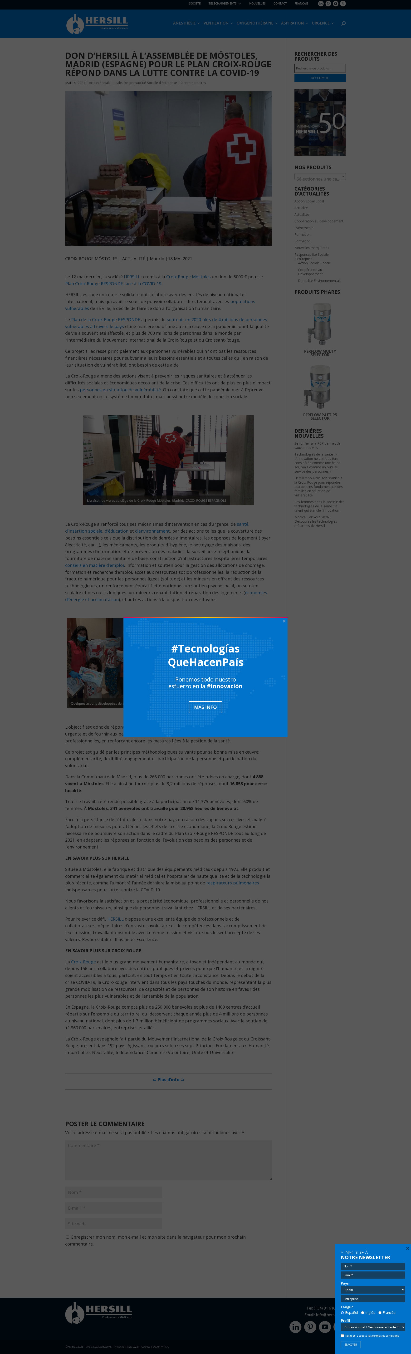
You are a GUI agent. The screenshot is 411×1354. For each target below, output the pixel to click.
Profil (345, 1320)
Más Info (205, 707)
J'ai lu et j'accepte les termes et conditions (372, 1335)
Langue (347, 1307)
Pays (345, 1283)
